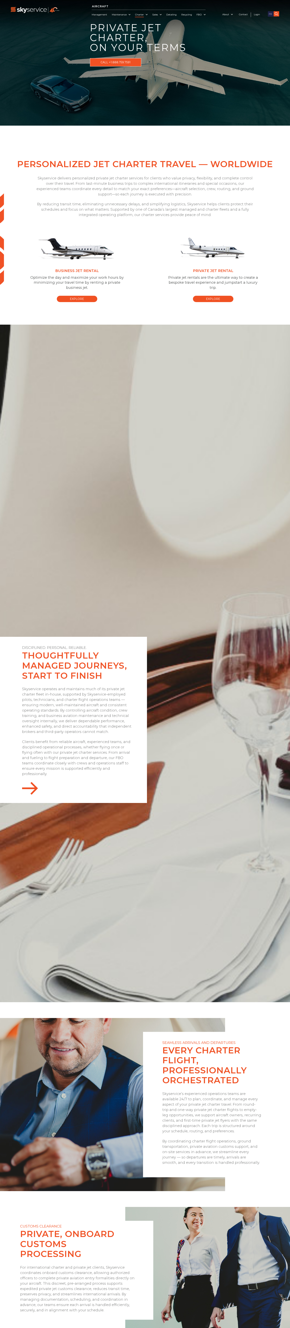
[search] (276, 13)
